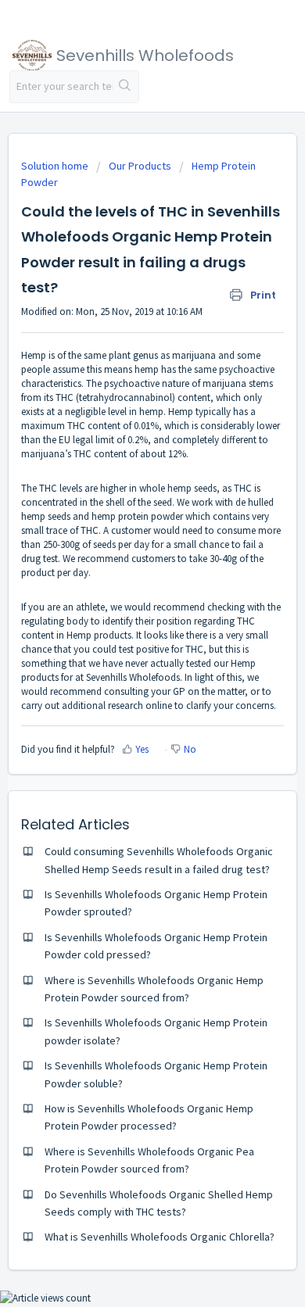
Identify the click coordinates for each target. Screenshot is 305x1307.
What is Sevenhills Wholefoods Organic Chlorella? (159, 1237)
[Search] (125, 86)
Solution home (56, 166)
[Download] (123, 651)
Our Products (140, 166)
